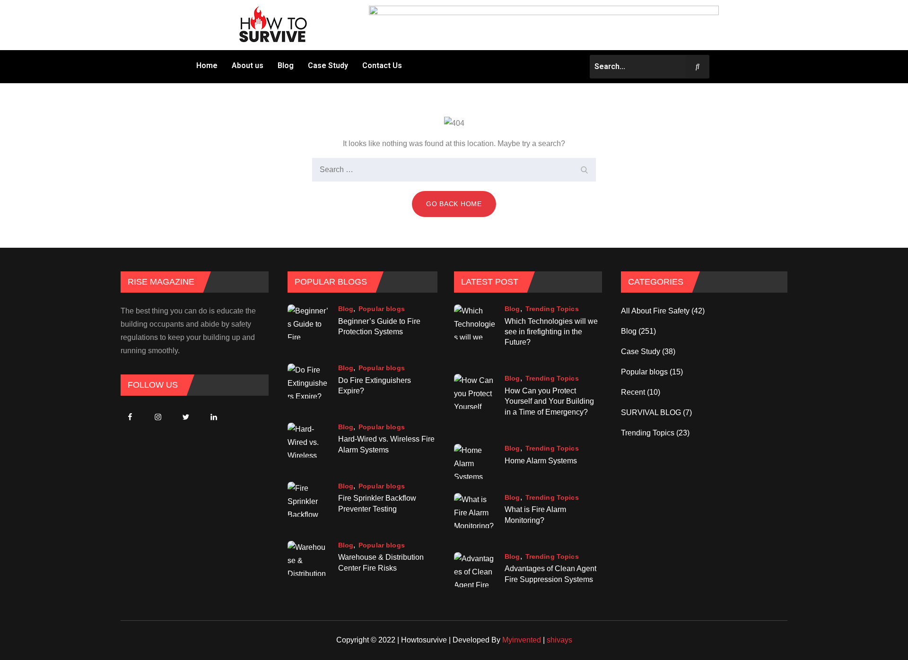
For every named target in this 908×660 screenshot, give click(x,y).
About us (247, 65)
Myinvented (521, 640)
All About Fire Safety (655, 311)
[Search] (584, 170)
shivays (559, 640)
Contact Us (382, 65)
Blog (286, 65)
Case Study (328, 65)
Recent (633, 392)
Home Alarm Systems (541, 461)
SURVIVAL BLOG (651, 412)
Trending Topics (552, 309)
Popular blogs (381, 309)
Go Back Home (453, 204)
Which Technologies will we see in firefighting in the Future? (551, 332)
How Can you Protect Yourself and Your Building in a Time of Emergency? (549, 401)
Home (207, 65)
